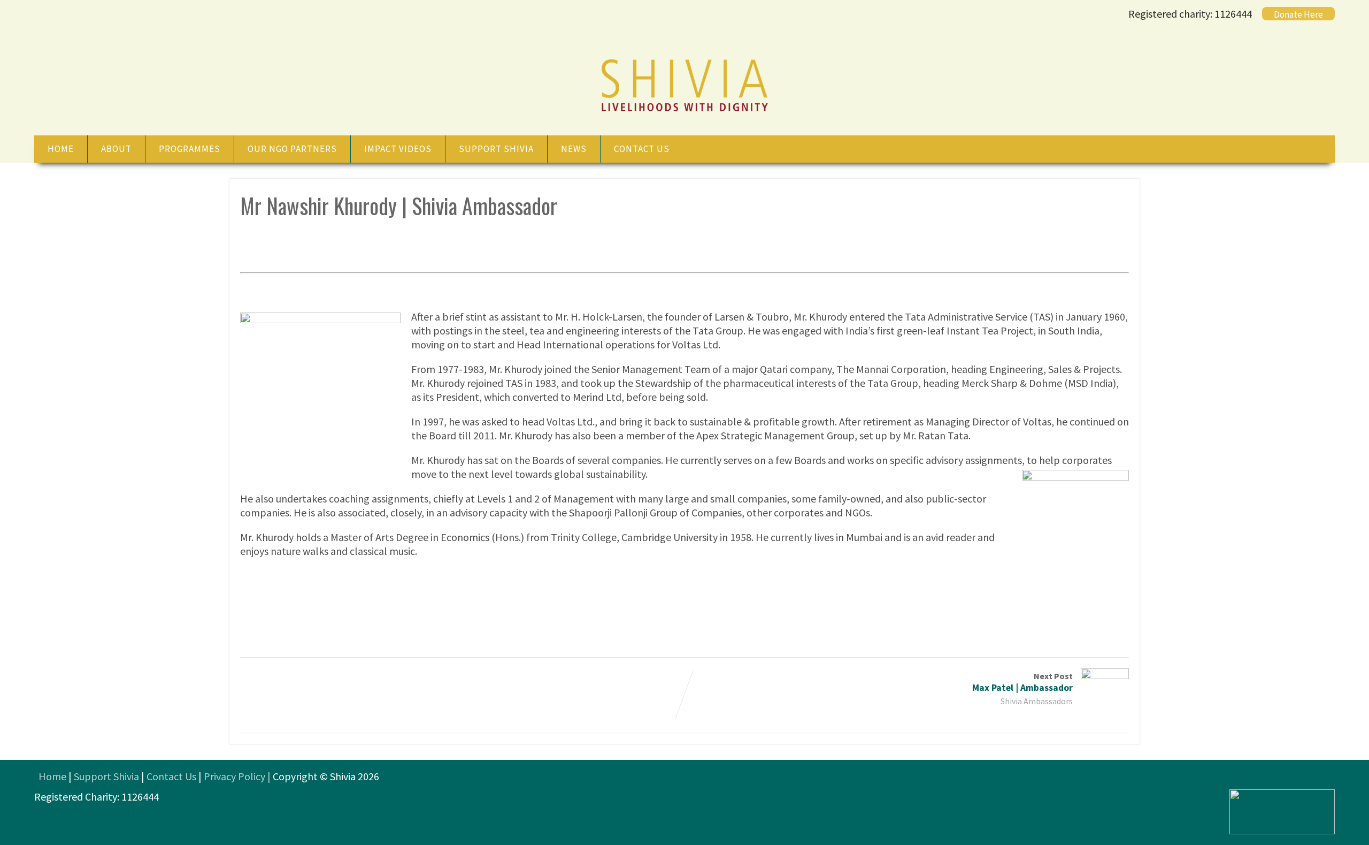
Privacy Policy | (238, 776)
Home (61, 149)
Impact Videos (398, 149)
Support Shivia (496, 149)
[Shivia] (684, 112)
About (116, 149)
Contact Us (171, 776)
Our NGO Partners (292, 149)
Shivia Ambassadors (1037, 701)
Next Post (1022, 682)
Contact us (642, 149)
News (574, 149)
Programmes (189, 149)
